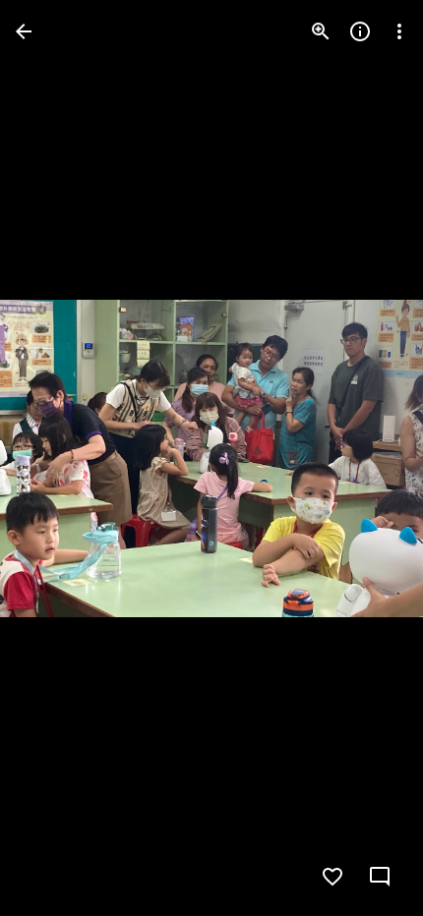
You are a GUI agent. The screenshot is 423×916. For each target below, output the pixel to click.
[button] (55, 458)
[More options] (399, 31)
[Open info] (360, 31)
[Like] (332, 876)
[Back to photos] (23, 31)
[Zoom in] (320, 31)
